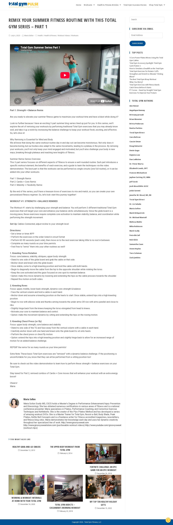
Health (40, 36)
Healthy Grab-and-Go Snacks (26, 446)
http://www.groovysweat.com (75, 422)
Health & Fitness (50, 36)
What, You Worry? (136, 82)
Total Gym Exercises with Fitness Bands (144, 85)
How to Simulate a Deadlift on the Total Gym (146, 69)
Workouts (74, 36)
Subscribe (137, 43)
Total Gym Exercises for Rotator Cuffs (144, 71)
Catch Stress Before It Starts (140, 87)
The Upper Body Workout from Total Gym (65, 448)
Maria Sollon (29, 36)
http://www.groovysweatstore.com (40, 425)
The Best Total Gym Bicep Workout (142, 79)
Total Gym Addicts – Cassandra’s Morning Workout (64, 506)
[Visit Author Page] (14, 402)
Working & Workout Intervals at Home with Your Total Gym (26, 499)
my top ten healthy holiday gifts (103, 503)
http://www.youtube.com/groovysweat (103, 425)
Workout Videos (64, 36)
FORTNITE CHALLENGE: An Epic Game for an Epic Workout (103, 468)
